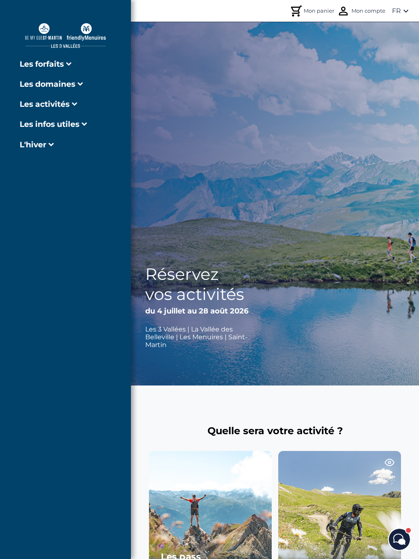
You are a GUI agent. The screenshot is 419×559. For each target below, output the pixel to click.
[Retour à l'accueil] (65, 35)
